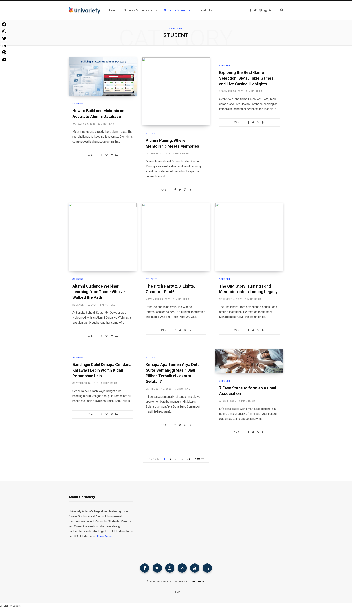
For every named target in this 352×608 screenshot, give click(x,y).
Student (78, 103)
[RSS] (182, 568)
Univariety (197, 581)
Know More (104, 536)
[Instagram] (169, 568)
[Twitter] (157, 568)
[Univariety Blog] (84, 10)
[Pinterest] (112, 155)
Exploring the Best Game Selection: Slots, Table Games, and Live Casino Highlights (247, 78)
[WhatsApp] (4, 31)
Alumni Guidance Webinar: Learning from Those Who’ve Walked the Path (98, 292)
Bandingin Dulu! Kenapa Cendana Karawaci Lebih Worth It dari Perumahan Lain (101, 370)
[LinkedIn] (116, 155)
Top (177, 592)
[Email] (4, 59)
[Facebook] (144, 568)
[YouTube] (194, 568)
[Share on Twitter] (106, 155)
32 (188, 458)
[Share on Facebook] (101, 155)
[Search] (279, 10)
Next (197, 458)
